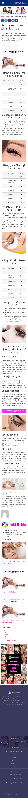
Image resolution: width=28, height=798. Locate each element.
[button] (3, 3)
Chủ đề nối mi (6, 540)
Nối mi (8, 16)
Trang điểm (7, 638)
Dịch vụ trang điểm (12, 640)
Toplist (6, 636)
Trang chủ (3, 16)
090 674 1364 (14, 530)
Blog (5, 631)
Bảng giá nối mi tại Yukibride (11, 592)
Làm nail (6, 632)
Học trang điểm (11, 642)
